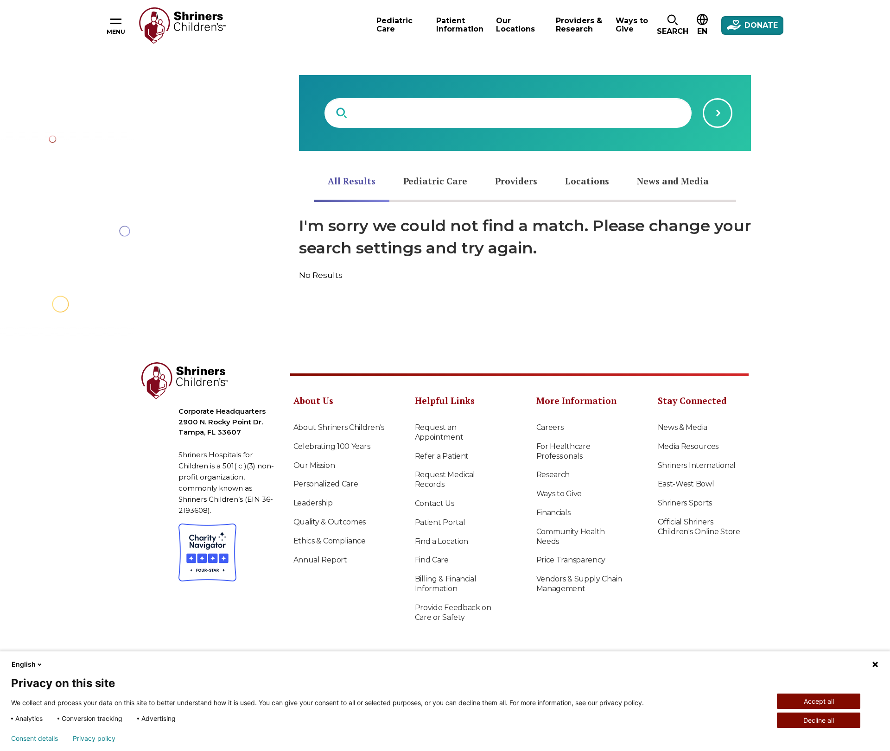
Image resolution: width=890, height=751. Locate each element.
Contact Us (434, 503)
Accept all (819, 701)
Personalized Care (325, 484)
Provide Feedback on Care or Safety (453, 612)
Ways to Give (559, 493)
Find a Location (442, 541)
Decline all (818, 720)
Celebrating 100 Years (331, 446)
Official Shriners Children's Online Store (699, 526)
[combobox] (508, 113)
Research (553, 474)
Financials (553, 512)
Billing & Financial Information (446, 583)
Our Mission (314, 465)
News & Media (682, 427)
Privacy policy (94, 738)
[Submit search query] (717, 113)
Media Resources (688, 446)
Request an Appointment (439, 432)
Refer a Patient (442, 456)
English (24, 664)
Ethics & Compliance (329, 540)
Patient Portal (440, 522)
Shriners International (697, 465)
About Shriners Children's (339, 427)
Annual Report (320, 559)
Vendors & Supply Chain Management (579, 583)
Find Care (432, 559)
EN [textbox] (702, 31)
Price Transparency (571, 559)
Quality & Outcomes (329, 521)
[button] (672, 25)
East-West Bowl (686, 484)
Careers (550, 427)
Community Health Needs (570, 536)
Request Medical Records (445, 479)
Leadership (313, 503)
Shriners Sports (685, 503)
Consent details (34, 738)
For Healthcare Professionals (563, 451)
